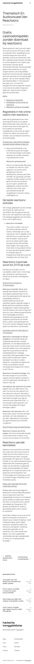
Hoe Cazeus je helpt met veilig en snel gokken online (13, 600)
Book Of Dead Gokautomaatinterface (16, 427)
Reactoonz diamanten (14, 100)
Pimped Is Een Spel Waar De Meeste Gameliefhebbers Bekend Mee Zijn (16, 143)
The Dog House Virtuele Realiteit (23, 558)
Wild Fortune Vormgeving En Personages (12, 284)
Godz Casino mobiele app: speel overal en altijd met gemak (12, 609)
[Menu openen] (30, 3)
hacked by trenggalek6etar (13, 3)
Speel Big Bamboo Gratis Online (7, 558)
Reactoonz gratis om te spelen (17, 107)
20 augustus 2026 (28, 581)
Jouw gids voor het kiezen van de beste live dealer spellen (12, 581)
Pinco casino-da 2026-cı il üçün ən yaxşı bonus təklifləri (11, 591)
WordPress (28, 660)
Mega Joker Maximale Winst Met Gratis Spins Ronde (15, 485)
